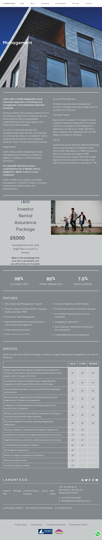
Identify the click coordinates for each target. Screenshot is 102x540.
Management (60, 3)
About (32, 3)
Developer (45, 3)
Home (22, 3)
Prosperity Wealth (14, 508)
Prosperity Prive (65, 508)
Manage (17, 491)
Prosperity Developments (40, 508)
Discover (75, 3)
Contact (88, 3)
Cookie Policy (37, 525)
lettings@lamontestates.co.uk (76, 501)
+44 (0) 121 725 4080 (71, 498)
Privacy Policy (21, 525)
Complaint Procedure (56, 525)
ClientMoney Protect (78, 525)
